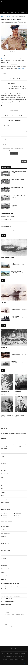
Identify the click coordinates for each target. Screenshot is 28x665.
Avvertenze (9, 653)
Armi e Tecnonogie (5, 540)
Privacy (18, 657)
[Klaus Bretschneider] (21, 404)
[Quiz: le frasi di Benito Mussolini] (5, 181)
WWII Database (4, 561)
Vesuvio (3, 302)
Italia (2, 488)
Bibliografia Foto (6, 654)
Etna (12, 308)
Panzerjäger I (14, 361)
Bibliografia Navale (8, 656)
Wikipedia (3, 558)
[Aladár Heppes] (21, 382)
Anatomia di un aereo (6, 575)
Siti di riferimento (5, 547)
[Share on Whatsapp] (17, 78)
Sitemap (14, 660)
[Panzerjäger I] (5, 363)
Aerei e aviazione (5, 529)
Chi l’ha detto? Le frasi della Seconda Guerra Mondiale (18, 204)
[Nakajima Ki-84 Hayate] (5, 265)
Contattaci (4, 653)
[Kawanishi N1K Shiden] (5, 273)
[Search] (26, 2)
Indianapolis (13, 216)
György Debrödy (5, 391)
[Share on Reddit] (16, 78)
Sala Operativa (20, 68)
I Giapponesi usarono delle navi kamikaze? (10, 583)
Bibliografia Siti (14, 654)
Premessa (11, 659)
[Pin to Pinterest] (13, 78)
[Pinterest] (11, 648)
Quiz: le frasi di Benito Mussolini (17, 179)
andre (6, 624)
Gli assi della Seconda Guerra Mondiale (9, 586)
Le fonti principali (5, 526)
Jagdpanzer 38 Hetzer (16, 353)
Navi (2, 460)
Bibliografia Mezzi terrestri (18, 656)
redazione (7, 21)
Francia (2, 495)
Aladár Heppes (18, 391)
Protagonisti (3, 470)
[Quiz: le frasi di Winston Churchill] (5, 198)
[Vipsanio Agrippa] (5, 318)
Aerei (2, 456)
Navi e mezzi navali (5, 533)
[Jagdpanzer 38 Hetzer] (5, 355)
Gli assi (2, 572)
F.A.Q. (9, 660)
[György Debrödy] (7, 382)
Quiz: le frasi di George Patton (17, 187)
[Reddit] (17, 648)
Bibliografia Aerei (22, 653)
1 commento (18, 264)
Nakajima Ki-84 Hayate (9, 223)
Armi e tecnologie (5, 466)
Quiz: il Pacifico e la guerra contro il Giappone (18, 172)
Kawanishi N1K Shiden (16, 271)
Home (2, 16)
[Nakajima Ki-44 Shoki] (14, 247)
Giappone (3, 492)
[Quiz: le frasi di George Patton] (5, 189)
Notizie (2, 477)
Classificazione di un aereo (7, 568)
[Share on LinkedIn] (14, 78)
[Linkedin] (13, 648)
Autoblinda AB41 (8, 219)
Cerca (2, 159)
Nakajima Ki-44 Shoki (7, 257)
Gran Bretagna (4, 499)
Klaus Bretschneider (19, 414)
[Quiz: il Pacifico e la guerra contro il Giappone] (5, 173)
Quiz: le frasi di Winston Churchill (18, 195)
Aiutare (18, 660)
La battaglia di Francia (6, 588)
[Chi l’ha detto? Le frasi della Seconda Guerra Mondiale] (5, 206)
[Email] (15, 648)
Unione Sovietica (5, 502)
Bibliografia (15, 653)
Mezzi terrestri (4, 463)
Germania (3, 485)
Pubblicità (23, 659)
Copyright (23, 657)
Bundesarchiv (4, 565)
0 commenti (18, 272)
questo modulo (10, 435)
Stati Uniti (3, 506)
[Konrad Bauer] (7, 404)
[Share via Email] (19, 78)
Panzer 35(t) (4, 347)
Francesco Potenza (9, 612)
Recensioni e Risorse (5, 473)
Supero (24, 663)
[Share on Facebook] (10, 78)
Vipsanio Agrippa (15, 316)
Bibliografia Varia (5, 543)
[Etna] (5, 310)
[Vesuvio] (14, 292)
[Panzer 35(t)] (14, 337)
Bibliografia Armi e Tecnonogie (9, 657)
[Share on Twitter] (12, 78)
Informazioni (5, 659)
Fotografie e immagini (6, 550)
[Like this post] (9, 78)
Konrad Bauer (4, 414)
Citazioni (8, 16)
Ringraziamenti (17, 659)
